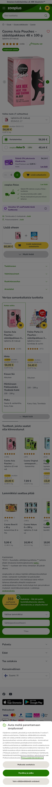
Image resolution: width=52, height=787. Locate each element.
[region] (26, 754)
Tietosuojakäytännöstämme (32, 758)
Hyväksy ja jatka (26, 773)
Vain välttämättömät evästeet (26, 781)
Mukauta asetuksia (26, 764)
